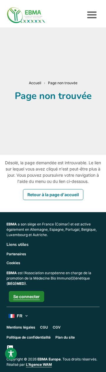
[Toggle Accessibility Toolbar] (10, 353)
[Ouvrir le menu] (92, 15)
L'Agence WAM (39, 364)
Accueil (35, 83)
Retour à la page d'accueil (53, 194)
